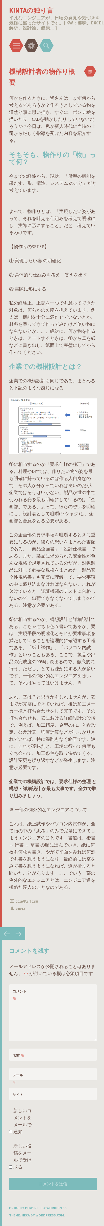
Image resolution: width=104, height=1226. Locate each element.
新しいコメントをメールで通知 (22, 1121)
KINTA (20, 909)
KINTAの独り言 (31, 10)
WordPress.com (50, 1215)
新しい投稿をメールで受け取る (22, 1156)
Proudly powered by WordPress (38, 1208)
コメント (20, 995)
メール (18, 1079)
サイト (18, 1094)
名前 (18, 1055)
